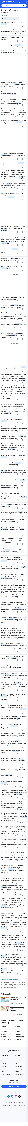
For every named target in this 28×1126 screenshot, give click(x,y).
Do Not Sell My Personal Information (14, 1102)
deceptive (3, 1037)
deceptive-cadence (6, 1039)
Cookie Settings (18, 1069)
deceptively (18, 1039)
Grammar (3, 1066)
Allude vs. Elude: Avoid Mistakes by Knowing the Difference (17, 1008)
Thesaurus (4, 1060)
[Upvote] (17, 26)
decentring (17, 1029)
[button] (19, 1)
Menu (24, 1)
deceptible (17, 1031)
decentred (17, 1026)
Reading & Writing (5, 1074)
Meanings (5, 19)
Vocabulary (4, 1069)
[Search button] (24, 5)
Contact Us (17, 1060)
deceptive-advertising (20, 1037)
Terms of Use (18, 1071)
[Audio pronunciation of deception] (2, 15)
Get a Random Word (14, 1086)
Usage (3, 1071)
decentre (3, 1026)
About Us (17, 1058)
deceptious (18, 1034)
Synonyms (14, 19)
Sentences (23, 19)
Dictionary (3, 1058)
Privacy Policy (18, 1063)
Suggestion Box (18, 1074)
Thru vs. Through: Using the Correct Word (18, 998)
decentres (3, 1029)
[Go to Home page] (7, 2)
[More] (26, 26)
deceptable (4, 1031)
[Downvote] (23, 26)
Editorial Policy (18, 1066)
